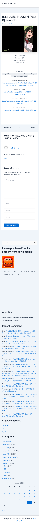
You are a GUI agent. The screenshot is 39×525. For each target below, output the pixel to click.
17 (4, 499)
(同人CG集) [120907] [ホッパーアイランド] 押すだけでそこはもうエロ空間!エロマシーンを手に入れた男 (19, 366)
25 (9, 502)
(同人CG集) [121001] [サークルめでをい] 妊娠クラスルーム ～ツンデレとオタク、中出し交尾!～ (19, 354)
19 (14, 499)
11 (9, 496)
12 (14, 496)
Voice (5, 475)
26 (14, 502)
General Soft (6, 463)
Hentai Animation (7, 451)
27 (19, 502)
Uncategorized (7, 441)
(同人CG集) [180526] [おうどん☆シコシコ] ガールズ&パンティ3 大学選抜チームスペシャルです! (19, 409)
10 (4, 496)
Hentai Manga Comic (9, 457)
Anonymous (6, 379)
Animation (7, 472)
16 (34, 496)
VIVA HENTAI (9, 3)
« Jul (3, 510)
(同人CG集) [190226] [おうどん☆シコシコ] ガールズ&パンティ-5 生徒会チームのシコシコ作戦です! (19, 396)
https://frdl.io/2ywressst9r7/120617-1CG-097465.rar (19, 110)
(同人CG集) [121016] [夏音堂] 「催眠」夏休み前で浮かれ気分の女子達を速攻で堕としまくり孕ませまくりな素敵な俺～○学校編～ (19, 373)
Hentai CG (5, 448)
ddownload (5, 429)
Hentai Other (6, 460)
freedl (4, 432)
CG (5, 469)
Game (6, 466)
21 (24, 499)
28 (24, 502)
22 (29, 499)
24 (4, 502)
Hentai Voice (6, 454)
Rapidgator (5, 426)
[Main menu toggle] (35, 4)
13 (19, 496)
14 (24, 496)
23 (34, 499)
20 (19, 499)
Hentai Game (6, 445)
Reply (5, 158)
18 (9, 499)
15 (29, 496)
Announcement (7, 478)
